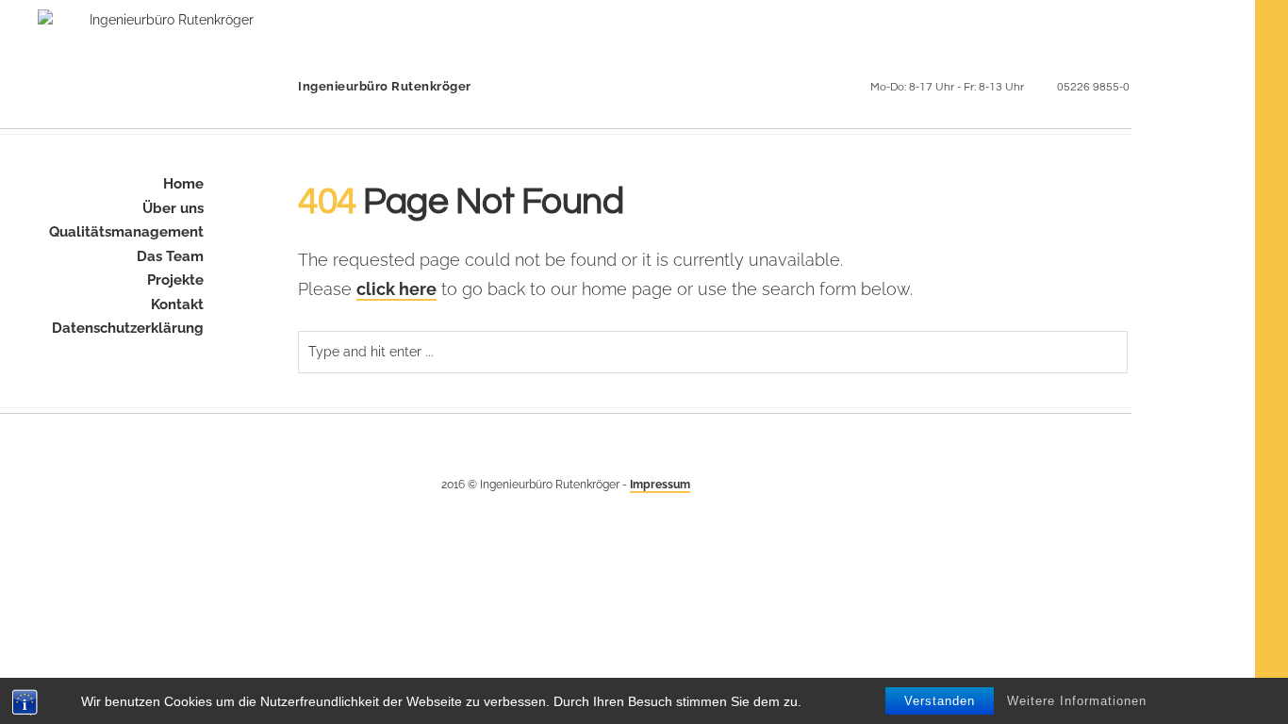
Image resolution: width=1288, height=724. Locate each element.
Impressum (660, 484)
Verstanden (939, 701)
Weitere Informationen (1077, 701)
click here (396, 289)
